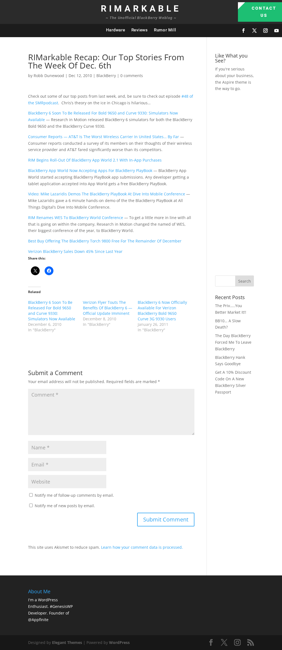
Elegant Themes (67, 642)
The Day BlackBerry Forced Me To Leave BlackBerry (233, 342)
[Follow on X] (254, 30)
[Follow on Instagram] (265, 30)
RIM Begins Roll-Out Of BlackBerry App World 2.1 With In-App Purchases (95, 160)
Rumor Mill (165, 30)
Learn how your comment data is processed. (142, 547)
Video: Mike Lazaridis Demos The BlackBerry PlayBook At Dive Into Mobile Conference (106, 193)
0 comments (131, 75)
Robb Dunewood (49, 75)
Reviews (139, 30)
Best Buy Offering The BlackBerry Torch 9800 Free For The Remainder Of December (104, 241)
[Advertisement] (248, 182)
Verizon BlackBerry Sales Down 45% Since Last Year (75, 251)
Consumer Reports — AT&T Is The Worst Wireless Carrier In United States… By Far (103, 136)
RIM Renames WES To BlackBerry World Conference (75, 217)
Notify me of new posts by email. (65, 505)
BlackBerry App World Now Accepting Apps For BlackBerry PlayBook (90, 170)
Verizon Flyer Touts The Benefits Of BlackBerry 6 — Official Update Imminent (107, 308)
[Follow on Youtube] (276, 30)
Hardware (115, 30)
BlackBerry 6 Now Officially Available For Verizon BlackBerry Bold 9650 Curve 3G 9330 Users (162, 310)
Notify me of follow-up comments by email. (74, 495)
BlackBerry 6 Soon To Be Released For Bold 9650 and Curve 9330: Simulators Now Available (51, 310)
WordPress (119, 642)
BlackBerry (106, 75)
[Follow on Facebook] (243, 30)
